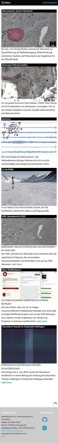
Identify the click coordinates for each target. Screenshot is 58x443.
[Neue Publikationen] (29, 285)
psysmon (6, 119)
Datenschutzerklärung (14, 431)
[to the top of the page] (55, 403)
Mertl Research (50, 3)
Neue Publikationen (11, 270)
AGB (3, 431)
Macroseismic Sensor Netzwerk (17, 11)
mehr (3, 436)
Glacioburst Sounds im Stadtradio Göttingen (23, 327)
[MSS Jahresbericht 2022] (29, 231)
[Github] (45, 419)
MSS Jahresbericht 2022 (13, 216)
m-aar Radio (8, 169)
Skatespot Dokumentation (15, 65)
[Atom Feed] (44, 428)
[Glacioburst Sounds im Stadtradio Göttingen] (29, 346)
